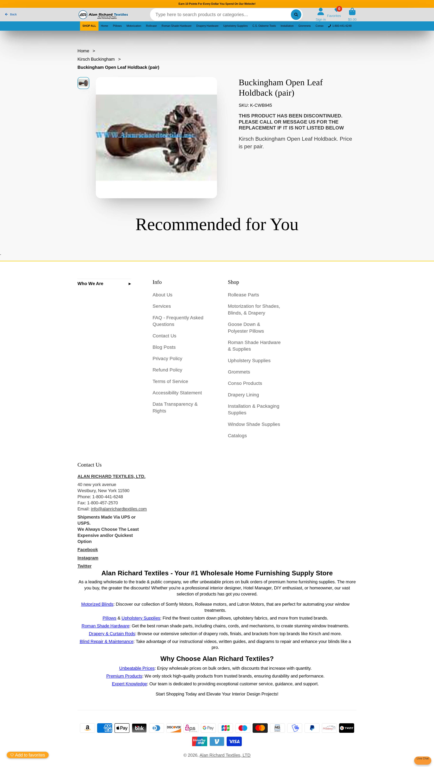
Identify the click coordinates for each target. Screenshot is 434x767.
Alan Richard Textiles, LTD (225, 755)
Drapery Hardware (207, 25)
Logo (102, 15)
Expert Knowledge (129, 683)
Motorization (133, 25)
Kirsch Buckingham (96, 59)
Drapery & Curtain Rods (112, 633)
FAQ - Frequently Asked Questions (178, 321)
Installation (287, 25)
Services (162, 306)
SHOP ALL (89, 25)
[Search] (296, 14)
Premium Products (124, 676)
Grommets (304, 25)
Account (321, 14)
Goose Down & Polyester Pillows (246, 328)
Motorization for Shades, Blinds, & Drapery (254, 309)
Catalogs (237, 435)
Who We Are (90, 283)
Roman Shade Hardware (177, 25)
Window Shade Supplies (254, 424)
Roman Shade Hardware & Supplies (254, 346)
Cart (352, 14)
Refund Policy (167, 369)
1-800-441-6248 (342, 25)
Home (104, 25)
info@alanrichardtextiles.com (119, 509)
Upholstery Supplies (235, 25)
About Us (162, 294)
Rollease (151, 25)
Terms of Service (170, 381)
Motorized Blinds (97, 604)
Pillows (117, 25)
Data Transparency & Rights (175, 407)
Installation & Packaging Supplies (253, 409)
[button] (28, 755)
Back (13, 14)
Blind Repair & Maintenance (106, 641)
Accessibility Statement (177, 392)
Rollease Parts (243, 294)
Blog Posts (164, 347)
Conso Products (245, 383)
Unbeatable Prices (137, 668)
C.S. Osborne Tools (264, 25)
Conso (319, 25)
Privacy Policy (167, 358)
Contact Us (164, 335)
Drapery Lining (243, 394)
